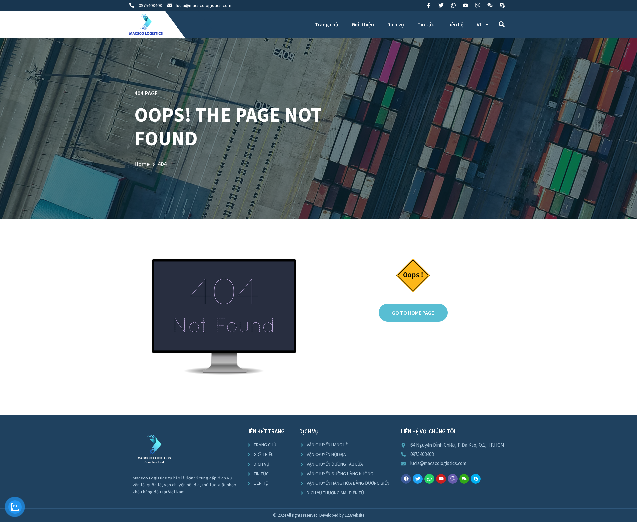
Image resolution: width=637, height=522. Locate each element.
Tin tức (425, 24)
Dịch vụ (395, 24)
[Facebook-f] (428, 5)
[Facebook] (406, 479)
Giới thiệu (363, 24)
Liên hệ (455, 24)
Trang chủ (326, 24)
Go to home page (413, 312)
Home (142, 164)
